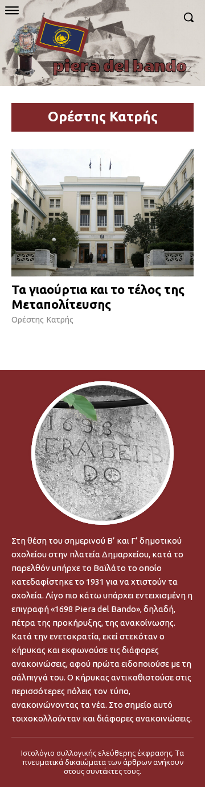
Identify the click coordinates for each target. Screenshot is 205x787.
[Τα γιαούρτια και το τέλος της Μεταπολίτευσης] (102, 212)
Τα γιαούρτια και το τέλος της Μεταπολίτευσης (97, 296)
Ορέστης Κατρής (42, 319)
